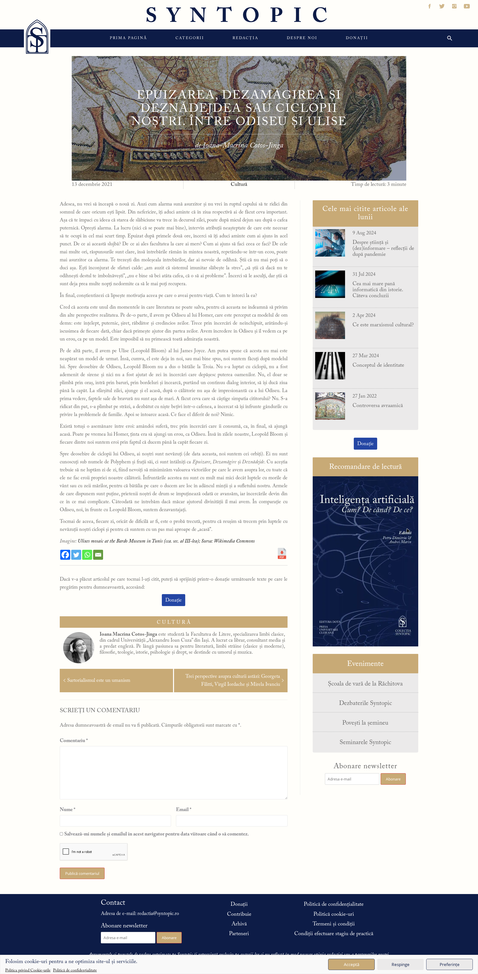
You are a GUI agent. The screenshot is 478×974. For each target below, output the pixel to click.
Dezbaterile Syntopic (365, 703)
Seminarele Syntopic (365, 743)
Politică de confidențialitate (75, 970)
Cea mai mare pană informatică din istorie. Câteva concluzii (378, 290)
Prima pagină (128, 38)
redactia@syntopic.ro (158, 913)
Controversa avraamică (378, 406)
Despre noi (302, 38)
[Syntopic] (37, 37)
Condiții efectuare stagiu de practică (333, 934)
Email (183, 809)
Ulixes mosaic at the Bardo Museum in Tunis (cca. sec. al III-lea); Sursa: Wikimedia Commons (166, 541)
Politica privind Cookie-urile (28, 970)
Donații (357, 38)
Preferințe (450, 964)
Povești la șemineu (365, 723)
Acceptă (351, 964)
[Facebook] (65, 555)
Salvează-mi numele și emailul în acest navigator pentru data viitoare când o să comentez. (156, 834)
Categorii (190, 38)
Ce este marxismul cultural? (383, 325)
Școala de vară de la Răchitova (365, 684)
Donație (173, 600)
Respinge (401, 964)
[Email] (98, 555)
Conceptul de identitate (378, 365)
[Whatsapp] (87, 555)
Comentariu (74, 740)
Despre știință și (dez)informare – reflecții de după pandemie (383, 248)
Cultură (239, 184)
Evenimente (365, 664)
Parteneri (239, 934)
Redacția (245, 38)
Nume (67, 809)
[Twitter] (76, 555)
